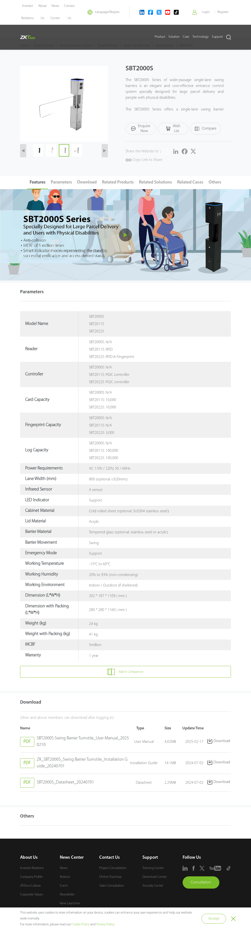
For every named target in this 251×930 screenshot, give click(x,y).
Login (206, 12)
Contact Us (109, 858)
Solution (174, 37)
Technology (200, 37)
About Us (29, 858)
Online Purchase (110, 877)
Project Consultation (112, 868)
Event (64, 886)
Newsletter (67, 894)
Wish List (176, 128)
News (63, 868)
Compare (209, 129)
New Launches (70, 903)
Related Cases (190, 182)
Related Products (118, 182)
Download (87, 182)
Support (217, 37)
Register (222, 12)
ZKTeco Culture (30, 886)
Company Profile (31, 877)
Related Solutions (155, 182)
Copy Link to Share (146, 160)
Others (215, 182)
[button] (23, 150)
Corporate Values (31, 894)
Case (186, 37)
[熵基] (27, 37)
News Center (72, 858)
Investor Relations (32, 868)
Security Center (152, 886)
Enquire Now (144, 128)
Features (38, 182)
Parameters (61, 182)
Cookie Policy (80, 924)
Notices (65, 877)
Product (160, 37)
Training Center (153, 868)
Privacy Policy (105, 924)
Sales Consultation (111, 886)
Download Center (154, 877)
